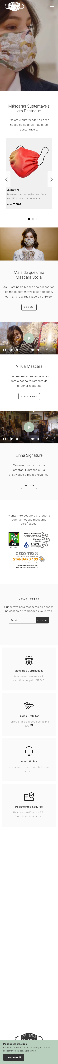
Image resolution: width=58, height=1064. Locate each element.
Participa (29, 485)
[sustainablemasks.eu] (14, 6)
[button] (6, 179)
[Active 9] (29, 173)
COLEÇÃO (29, 307)
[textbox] (22, 620)
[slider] (22, 349)
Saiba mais (31, 1051)
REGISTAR (42, 620)
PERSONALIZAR (29, 396)
